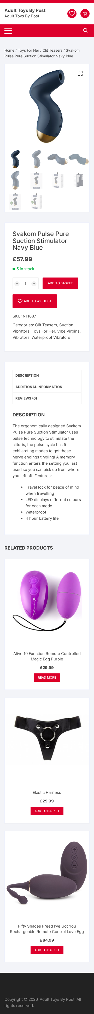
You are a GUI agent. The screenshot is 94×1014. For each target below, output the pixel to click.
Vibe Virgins (68, 331)
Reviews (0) (26, 398)
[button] (80, 73)
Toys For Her (28, 50)
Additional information (38, 387)
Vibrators (21, 337)
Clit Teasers (52, 50)
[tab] (47, 375)
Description (27, 375)
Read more (47, 677)
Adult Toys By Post (25, 10)
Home (9, 50)
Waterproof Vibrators (51, 337)
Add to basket (60, 283)
